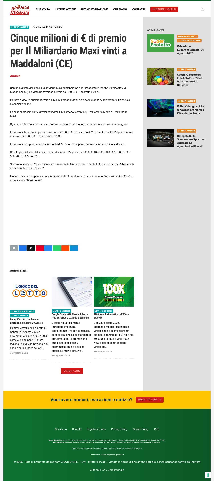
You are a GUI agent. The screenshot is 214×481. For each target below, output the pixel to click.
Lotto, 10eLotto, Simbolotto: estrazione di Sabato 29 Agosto (26, 321)
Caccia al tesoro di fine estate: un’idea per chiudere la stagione (189, 80)
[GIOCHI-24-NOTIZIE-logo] (20, 9)
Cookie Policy (141, 429)
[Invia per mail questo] (14, 248)
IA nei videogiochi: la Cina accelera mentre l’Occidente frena (190, 110)
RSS (156, 429)
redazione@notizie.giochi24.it (112, 455)
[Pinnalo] (40, 248)
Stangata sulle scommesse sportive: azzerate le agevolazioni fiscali (191, 141)
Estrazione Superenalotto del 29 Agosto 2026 (190, 50)
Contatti (76, 429)
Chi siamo (61, 429)
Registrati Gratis (96, 429)
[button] (202, 9)
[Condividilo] (23, 248)
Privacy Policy (119, 429)
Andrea (15, 76)
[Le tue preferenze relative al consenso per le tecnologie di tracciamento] (208, 475)
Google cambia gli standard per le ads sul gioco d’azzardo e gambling (70, 316)
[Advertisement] (72, 213)
